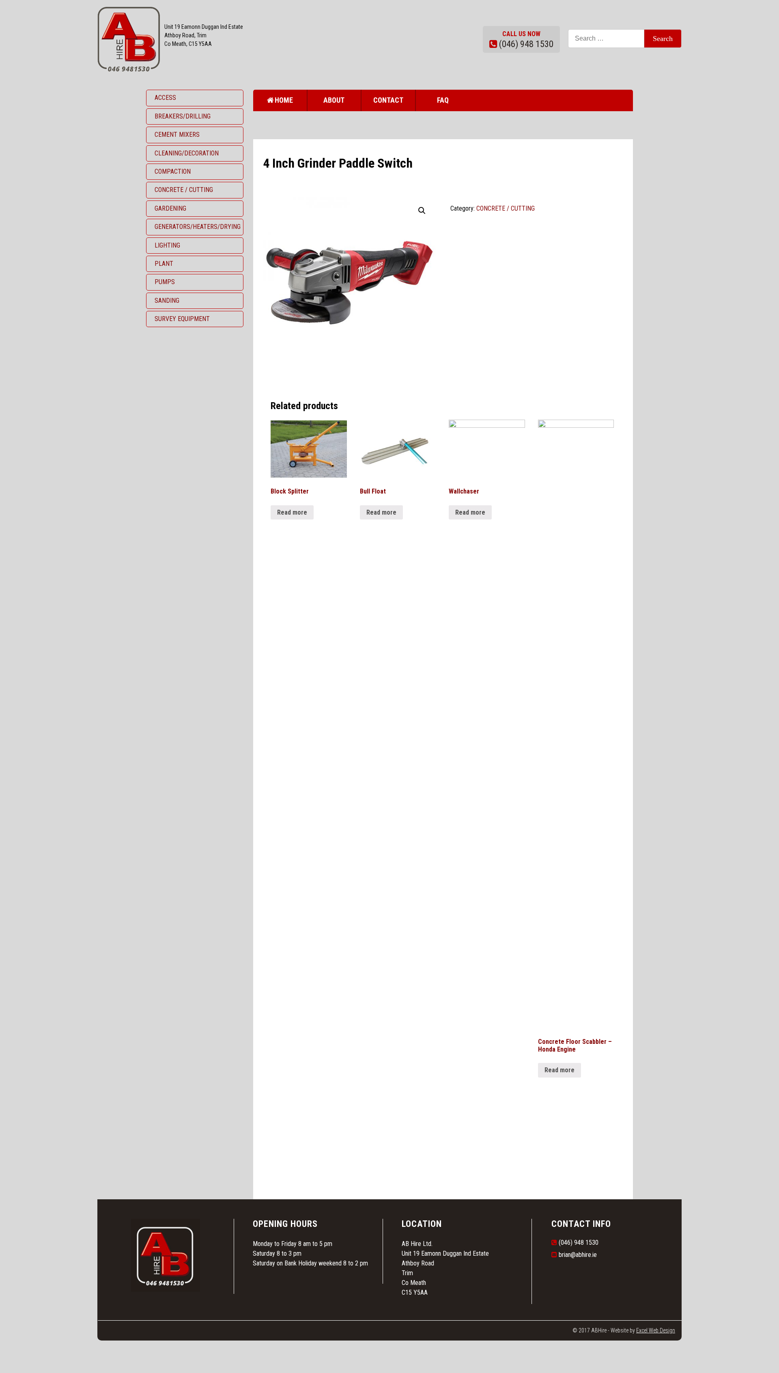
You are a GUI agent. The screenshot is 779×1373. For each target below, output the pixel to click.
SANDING (167, 300)
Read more (292, 512)
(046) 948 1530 (526, 44)
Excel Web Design (655, 1330)
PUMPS (165, 282)
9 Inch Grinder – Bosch (305, 1152)
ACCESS (165, 97)
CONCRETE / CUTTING (184, 190)
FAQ (443, 100)
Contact (388, 100)
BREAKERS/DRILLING (183, 116)
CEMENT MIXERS (177, 134)
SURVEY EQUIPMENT (182, 319)
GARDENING (170, 208)
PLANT (164, 263)
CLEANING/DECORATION (187, 153)
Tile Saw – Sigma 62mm (304, 1131)
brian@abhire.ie (578, 1255)
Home (284, 100)
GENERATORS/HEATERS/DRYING (198, 227)
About (333, 100)
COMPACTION (173, 171)
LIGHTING (167, 245)
